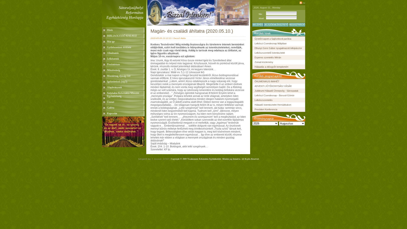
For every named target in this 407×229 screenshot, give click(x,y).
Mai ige (111, 41)
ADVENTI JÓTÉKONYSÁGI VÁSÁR (273, 86)
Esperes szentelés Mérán (268, 57)
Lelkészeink (113, 58)
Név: (261, 14)
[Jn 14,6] (123, 146)
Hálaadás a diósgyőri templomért (271, 67)
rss (304, 2)
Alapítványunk (114, 87)
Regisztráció (297, 25)
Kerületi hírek (262, 33)
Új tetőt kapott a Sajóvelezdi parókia (273, 39)
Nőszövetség (113, 70)
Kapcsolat (112, 113)
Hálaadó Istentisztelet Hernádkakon (273, 104)
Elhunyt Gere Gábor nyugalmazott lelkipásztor (278, 48)
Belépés (258, 25)
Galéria (110, 107)
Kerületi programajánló (268, 76)
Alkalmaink (113, 53)
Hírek (110, 30)
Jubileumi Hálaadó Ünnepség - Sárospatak (276, 90)
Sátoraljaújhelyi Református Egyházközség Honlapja (124, 13)
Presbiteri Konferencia (266, 109)
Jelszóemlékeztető (276, 25)
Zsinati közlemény (264, 62)
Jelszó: (261, 18)
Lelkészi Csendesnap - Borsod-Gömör (274, 95)
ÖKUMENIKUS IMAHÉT (267, 81)
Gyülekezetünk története (119, 47)
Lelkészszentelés (264, 100)
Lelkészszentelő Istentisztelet (270, 53)
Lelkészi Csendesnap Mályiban (271, 43)
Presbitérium (113, 64)
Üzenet (110, 102)
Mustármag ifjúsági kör (119, 75)
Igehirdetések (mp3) (117, 81)
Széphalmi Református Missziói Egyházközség (123, 95)
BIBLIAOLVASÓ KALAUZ (122, 35)
